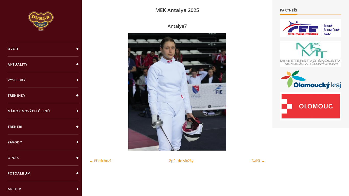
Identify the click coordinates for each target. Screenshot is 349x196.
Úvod (13, 48)
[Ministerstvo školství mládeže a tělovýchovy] (310, 54)
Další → (258, 160)
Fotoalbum (19, 173)
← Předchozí (100, 160)
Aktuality (18, 64)
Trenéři (15, 126)
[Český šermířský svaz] (310, 28)
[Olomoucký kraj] (311, 79)
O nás (13, 157)
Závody (15, 142)
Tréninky (17, 95)
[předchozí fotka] (97, 92)
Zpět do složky (181, 160)
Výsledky (17, 80)
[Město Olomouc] (310, 106)
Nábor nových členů (29, 111)
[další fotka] (256, 92)
